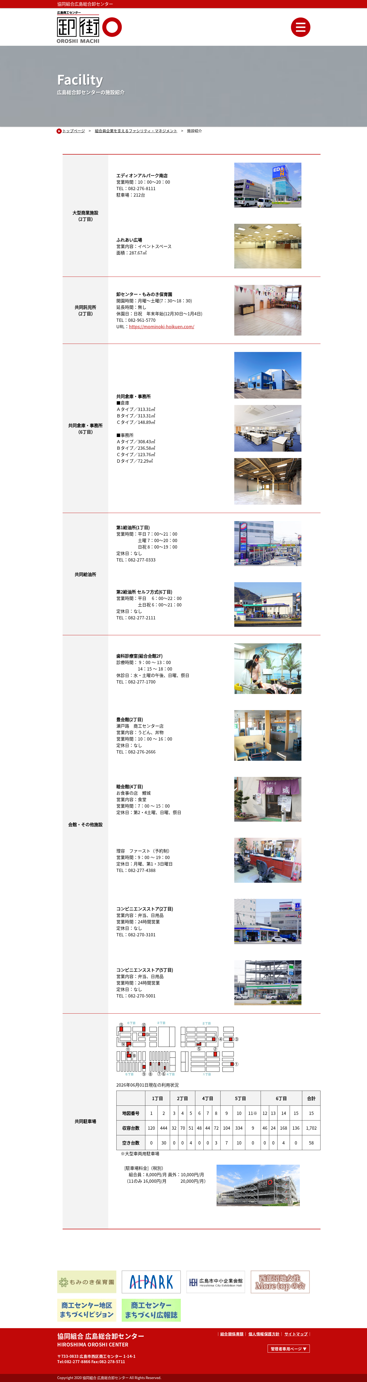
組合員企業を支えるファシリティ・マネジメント (136, 130)
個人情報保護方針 (264, 1333)
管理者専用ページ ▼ (289, 1348)
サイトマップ (296, 1333)
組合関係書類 (232, 1333)
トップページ (73, 130)
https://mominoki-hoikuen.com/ (161, 326)
